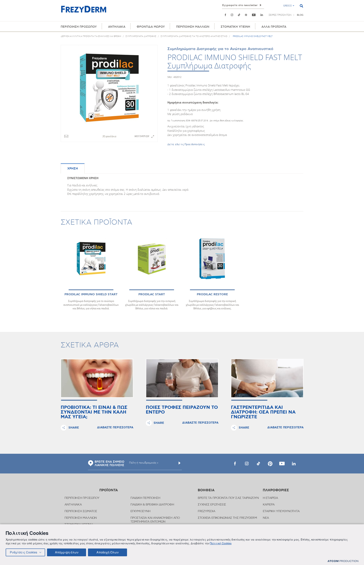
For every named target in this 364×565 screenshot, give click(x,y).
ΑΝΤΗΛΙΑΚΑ (116, 27)
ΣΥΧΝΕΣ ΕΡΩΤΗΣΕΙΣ (212, 504)
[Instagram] (232, 15)
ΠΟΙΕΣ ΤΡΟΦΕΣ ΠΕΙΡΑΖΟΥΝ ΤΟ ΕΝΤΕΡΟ (182, 410)
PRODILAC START (151, 294)
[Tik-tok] (239, 15)
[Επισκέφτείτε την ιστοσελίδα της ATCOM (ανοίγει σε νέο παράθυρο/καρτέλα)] (343, 561)
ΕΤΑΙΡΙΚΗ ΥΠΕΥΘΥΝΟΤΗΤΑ (281, 511)
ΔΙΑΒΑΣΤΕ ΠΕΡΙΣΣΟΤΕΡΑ (115, 427)
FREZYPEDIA (206, 511)
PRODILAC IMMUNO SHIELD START (91, 294)
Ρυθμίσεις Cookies (23, 552)
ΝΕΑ (266, 518)
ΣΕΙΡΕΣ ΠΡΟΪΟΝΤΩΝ (280, 15)
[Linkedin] (261, 15)
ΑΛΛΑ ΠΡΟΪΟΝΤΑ (273, 27)
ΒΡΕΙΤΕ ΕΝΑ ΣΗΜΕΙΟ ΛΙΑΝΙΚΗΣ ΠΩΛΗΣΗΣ (109, 463)
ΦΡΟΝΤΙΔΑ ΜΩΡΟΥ (151, 27)
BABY (236, 18)
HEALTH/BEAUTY (221, 18)
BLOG (300, 15)
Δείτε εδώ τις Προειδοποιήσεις (186, 144)
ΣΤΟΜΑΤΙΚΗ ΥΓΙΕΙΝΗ (235, 27)
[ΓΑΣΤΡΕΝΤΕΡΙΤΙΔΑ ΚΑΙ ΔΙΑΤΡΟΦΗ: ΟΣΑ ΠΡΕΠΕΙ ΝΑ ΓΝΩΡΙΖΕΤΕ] (267, 378)
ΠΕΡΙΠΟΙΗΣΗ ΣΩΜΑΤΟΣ (80, 511)
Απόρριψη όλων (66, 552)
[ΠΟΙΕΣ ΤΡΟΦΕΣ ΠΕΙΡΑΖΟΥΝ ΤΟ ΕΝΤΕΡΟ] (182, 378)
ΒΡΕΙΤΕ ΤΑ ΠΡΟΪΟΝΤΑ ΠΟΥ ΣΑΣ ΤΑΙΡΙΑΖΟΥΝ (228, 498)
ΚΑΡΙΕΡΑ (269, 504)
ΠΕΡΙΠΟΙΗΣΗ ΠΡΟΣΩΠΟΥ (79, 27)
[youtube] (254, 15)
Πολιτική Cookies (220, 543)
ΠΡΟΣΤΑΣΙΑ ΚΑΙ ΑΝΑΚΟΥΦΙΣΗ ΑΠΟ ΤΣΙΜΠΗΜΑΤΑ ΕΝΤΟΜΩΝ (155, 519)
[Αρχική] (84, 11)
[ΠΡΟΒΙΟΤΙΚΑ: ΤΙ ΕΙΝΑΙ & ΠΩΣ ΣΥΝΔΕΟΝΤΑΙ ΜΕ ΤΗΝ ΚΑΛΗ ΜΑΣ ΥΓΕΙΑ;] (97, 378)
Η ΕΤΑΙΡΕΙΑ (270, 498)
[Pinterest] (246, 15)
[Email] (66, 136)
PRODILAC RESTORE (212, 294)
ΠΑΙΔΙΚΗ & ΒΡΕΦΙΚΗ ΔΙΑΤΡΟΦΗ (152, 504)
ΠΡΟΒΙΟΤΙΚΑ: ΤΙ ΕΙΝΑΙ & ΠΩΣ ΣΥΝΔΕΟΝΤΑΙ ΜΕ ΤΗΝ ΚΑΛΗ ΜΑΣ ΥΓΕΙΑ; (94, 412)
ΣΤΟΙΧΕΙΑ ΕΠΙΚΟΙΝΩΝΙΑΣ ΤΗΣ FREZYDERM (227, 518)
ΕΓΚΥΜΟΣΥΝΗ (140, 511)
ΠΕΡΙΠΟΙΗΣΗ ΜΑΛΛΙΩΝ (192, 27)
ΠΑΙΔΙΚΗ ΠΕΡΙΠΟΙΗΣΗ (145, 498)
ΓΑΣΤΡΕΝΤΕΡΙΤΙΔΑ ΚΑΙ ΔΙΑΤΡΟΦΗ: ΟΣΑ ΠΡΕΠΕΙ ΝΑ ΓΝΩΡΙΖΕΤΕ (263, 412)
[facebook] (234, 463)
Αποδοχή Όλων (107, 552)
